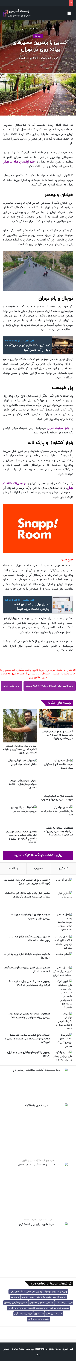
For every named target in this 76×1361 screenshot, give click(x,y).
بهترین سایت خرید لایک (38, 1319)
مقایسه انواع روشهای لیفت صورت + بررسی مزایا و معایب (57, 797)
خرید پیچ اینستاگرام (23, 1313)
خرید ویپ (15, 1297)
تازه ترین (63, 868)
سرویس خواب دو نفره (59, 1308)
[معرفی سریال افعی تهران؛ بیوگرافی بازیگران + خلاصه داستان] (20, 768)
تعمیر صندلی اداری (54, 1313)
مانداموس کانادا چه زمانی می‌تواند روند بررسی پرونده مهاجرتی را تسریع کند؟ (58, 831)
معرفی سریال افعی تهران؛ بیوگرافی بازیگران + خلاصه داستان (22, 784)
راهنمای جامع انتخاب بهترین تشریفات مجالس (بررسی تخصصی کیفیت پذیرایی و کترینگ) (21, 837)
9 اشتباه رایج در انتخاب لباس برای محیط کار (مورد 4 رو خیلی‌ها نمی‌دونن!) (57, 735)
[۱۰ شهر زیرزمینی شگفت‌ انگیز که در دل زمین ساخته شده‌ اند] (62, 942)
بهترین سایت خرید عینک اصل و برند (25, 1291)
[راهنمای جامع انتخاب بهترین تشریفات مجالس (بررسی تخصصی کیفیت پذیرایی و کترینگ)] (20, 816)
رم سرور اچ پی (59, 1297)
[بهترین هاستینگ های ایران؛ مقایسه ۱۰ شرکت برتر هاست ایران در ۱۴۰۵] (62, 994)
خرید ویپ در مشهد (63, 1302)
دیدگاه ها (13, 868)
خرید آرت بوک (28, 1297)
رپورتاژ (25, 29)
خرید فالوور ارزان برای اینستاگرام (38, 1219)
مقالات (33, 29)
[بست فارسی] (17, 13)
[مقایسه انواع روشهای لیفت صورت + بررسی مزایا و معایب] (56, 776)
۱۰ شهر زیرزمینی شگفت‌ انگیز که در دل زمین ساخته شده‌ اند (29, 938)
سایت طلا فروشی (43, 1297)
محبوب (38, 868)
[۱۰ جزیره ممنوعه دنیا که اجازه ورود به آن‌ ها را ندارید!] (62, 957)
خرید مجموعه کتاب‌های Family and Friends (28, 1308)
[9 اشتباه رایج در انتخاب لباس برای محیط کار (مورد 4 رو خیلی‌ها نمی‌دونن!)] (56, 718)
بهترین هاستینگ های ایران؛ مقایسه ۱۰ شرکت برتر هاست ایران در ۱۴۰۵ (29, 983)
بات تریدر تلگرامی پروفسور (15, 1302)
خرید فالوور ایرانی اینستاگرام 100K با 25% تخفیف (49, 686)
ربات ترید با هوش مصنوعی (41, 1302)
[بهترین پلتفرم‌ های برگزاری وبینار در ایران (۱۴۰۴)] (62, 1056)
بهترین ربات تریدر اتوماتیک (56, 1291)
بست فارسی (45, 29)
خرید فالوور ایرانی (11, 686)
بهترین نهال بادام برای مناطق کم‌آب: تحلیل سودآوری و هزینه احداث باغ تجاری (20, 749)
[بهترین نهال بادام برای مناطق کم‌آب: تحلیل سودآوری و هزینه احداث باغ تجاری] (20, 725)
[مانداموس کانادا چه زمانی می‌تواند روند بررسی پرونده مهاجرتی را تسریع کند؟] (56, 815)
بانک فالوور (39, 1313)
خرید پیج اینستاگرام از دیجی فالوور (38, 1160)
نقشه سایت (18, 1349)
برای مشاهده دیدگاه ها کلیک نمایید (38, 855)
